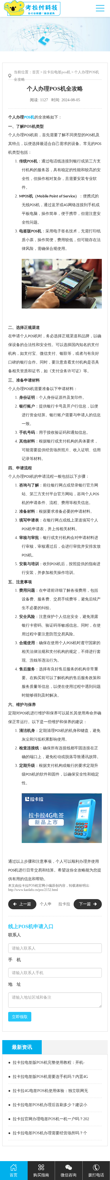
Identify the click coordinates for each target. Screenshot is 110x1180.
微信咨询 (68, 1175)
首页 (35, 72)
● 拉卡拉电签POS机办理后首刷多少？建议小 (47, 1105)
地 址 (14, 984)
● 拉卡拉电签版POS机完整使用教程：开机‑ (46, 1062)
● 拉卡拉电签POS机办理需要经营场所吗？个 (47, 1133)
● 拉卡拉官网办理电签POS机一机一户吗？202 (48, 1119)
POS (19, 117)
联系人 (14, 935)
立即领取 (20, 1016)
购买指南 (41, 1175)
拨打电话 (96, 1175)
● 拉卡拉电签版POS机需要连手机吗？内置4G (48, 1077)
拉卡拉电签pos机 (57, 72)
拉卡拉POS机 (28, 886)
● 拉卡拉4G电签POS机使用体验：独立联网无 (48, 1091)
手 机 (14, 959)
